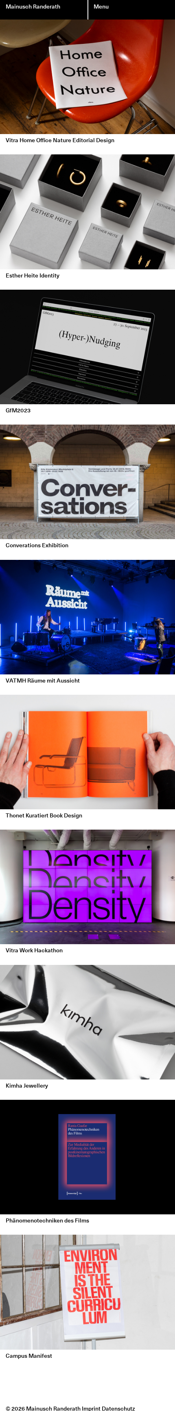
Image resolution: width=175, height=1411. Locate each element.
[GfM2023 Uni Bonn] (87, 346)
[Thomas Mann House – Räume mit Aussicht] (87, 617)
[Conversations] (87, 482)
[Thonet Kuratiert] (87, 752)
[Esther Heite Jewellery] (87, 212)
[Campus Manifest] (87, 1292)
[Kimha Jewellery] (87, 1022)
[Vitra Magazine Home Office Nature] (87, 77)
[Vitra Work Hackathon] (87, 887)
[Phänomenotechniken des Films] (87, 1157)
